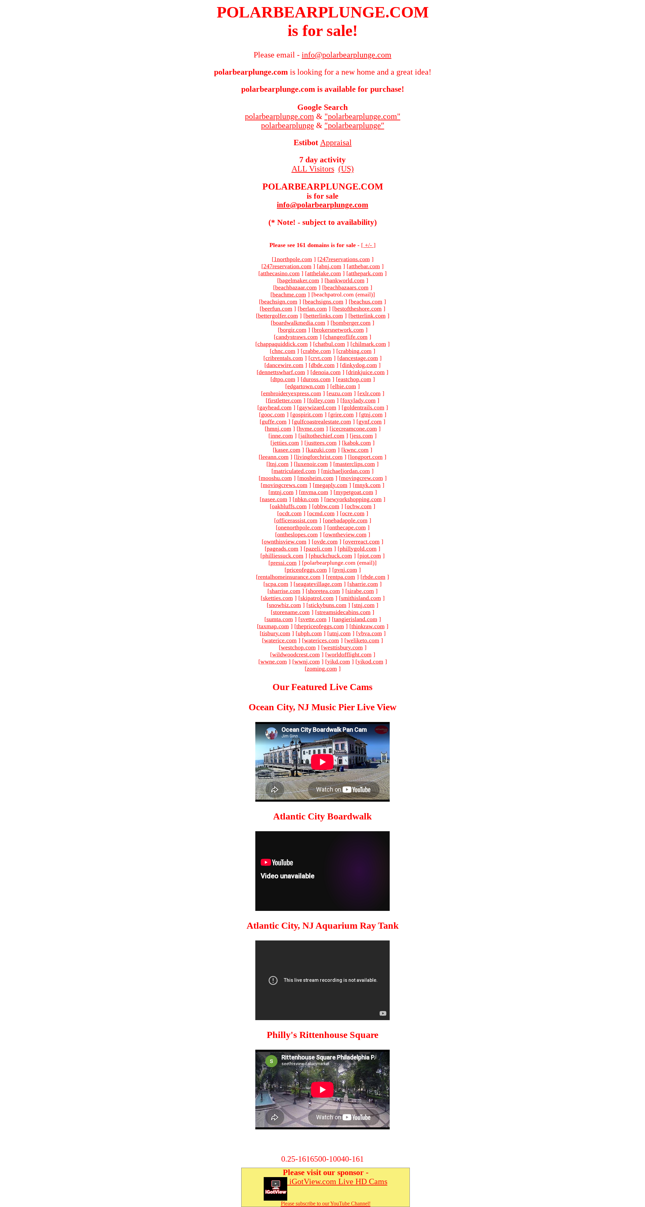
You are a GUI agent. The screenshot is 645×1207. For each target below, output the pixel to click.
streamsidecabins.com (344, 612)
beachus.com (366, 301)
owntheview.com (346, 534)
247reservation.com (287, 266)
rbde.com (373, 576)
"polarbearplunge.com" (362, 116)
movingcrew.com (362, 478)
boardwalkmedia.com (299, 322)
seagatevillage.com (319, 583)
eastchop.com (354, 379)
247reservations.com (344, 259)
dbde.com (323, 365)
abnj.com (330, 266)
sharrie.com (363, 583)
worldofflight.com (349, 654)
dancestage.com (358, 358)
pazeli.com (319, 548)
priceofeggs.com (307, 569)
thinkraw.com (368, 626)
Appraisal (336, 142)
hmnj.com (279, 428)
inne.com (281, 435)
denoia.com (326, 372)
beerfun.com (277, 308)
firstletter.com (285, 400)
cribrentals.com (284, 358)
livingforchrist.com (319, 456)
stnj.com (364, 605)
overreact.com (362, 541)
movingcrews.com (285, 485)
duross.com (317, 379)
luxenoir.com (312, 463)
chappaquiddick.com (282, 343)
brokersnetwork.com (339, 329)
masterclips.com (355, 463)
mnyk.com (368, 485)
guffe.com (274, 421)
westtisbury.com (343, 647)
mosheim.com (316, 478)
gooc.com (273, 414)
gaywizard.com (317, 407)
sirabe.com (360, 591)
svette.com (313, 619)
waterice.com (280, 640)
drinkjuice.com (366, 372)
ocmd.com (322, 513)
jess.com (362, 435)
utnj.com (340, 633)
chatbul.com (330, 343)
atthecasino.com (280, 273)
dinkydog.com (359, 365)
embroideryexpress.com (292, 393)
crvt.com (321, 358)
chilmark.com (369, 343)
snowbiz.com (285, 605)
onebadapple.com (346, 520)
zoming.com (322, 668)
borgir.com (293, 329)
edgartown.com (306, 386)
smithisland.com (361, 598)
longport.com (366, 456)
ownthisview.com (285, 541)
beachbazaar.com (296, 287)
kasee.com (287, 449)
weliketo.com (362, 640)
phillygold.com (358, 548)
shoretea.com (324, 591)
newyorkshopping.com (354, 499)
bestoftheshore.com (358, 308)
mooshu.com (276, 478)
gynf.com (370, 421)
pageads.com (282, 548)
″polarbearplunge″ (354, 125)
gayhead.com (275, 407)
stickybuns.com (327, 605)
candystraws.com (297, 336)
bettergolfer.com (278, 315)
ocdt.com (290, 513)
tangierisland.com (355, 619)
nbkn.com (307, 499)
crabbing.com (355, 351)
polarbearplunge (287, 125)
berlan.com (313, 308)
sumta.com (279, 619)
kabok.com (357, 442)
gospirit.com (307, 414)
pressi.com (283, 562)
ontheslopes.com (297, 534)
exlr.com (370, 393)
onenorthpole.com (300, 527)
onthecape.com (347, 527)
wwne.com (273, 661)
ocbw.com (359, 506)
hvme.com (311, 428)
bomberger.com (352, 322)
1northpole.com (293, 259)
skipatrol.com (317, 598)
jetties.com (285, 442)
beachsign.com (279, 301)
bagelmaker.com (299, 280)
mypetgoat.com (354, 492)
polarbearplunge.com (279, 116)
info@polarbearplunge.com (322, 205)
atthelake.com (324, 273)
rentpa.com (341, 576)
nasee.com (274, 499)
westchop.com (298, 647)
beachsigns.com (324, 301)
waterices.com (321, 640)
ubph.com (310, 633)
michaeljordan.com (346, 471)
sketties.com (278, 598)
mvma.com (314, 492)
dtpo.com (283, 379)
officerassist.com (296, 520)
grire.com (342, 414)
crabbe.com (317, 351)
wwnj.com (307, 661)
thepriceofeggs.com (320, 626)
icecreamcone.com (354, 428)
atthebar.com (364, 266)
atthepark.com (365, 273)
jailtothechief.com (322, 435)
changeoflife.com (346, 336)
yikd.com (338, 661)
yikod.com (370, 661)
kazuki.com (322, 449)
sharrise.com (284, 591)
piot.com (370, 555)
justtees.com (321, 442)
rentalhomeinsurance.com (289, 576)
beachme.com (289, 294)
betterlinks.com (324, 315)
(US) (346, 168)
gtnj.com (372, 414)
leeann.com (275, 456)
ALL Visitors (313, 168)
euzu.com (340, 393)
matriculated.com (294, 471)
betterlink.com (368, 315)
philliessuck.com (282, 555)
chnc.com (283, 351)
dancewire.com (284, 365)
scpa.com (276, 583)
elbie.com (344, 386)
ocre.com (353, 513)
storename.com (291, 612)
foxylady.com (359, 400)
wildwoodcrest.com (296, 654)
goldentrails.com (364, 407)
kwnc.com (356, 449)
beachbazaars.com (346, 287)
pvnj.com (345, 569)
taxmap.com (274, 626)
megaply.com (331, 485)
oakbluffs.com (289, 506)
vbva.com (370, 633)
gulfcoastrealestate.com (322, 421)
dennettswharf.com (282, 372)
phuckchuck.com (331, 555)
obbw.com (326, 506)
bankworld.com (345, 280)
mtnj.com (282, 492)
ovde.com (326, 541)
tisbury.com (276, 633)
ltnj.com (278, 463)
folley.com (322, 400)
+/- (368, 245)
